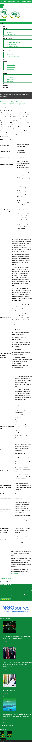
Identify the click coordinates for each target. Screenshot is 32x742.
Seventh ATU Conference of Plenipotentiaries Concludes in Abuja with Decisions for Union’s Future (17, 664)
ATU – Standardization (12, 46)
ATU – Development (12, 44)
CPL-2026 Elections (9, 690)
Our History (9, 32)
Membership (6, 50)
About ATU (6, 28)
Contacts (6, 87)
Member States (2, 5)
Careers (5, 85)
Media (5, 73)
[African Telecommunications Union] (16, 13)
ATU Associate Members (13, 56)
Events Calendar (11, 65)
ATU (4, 26)
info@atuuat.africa (15, 573)
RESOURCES (3, 19)
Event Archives (10, 69)
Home (1, 94)
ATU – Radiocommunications (14, 42)
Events (5, 61)
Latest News (10, 79)
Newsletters (10, 81)
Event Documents (11, 67)
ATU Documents (7, 38)
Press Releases (10, 77)
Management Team (11, 34)
